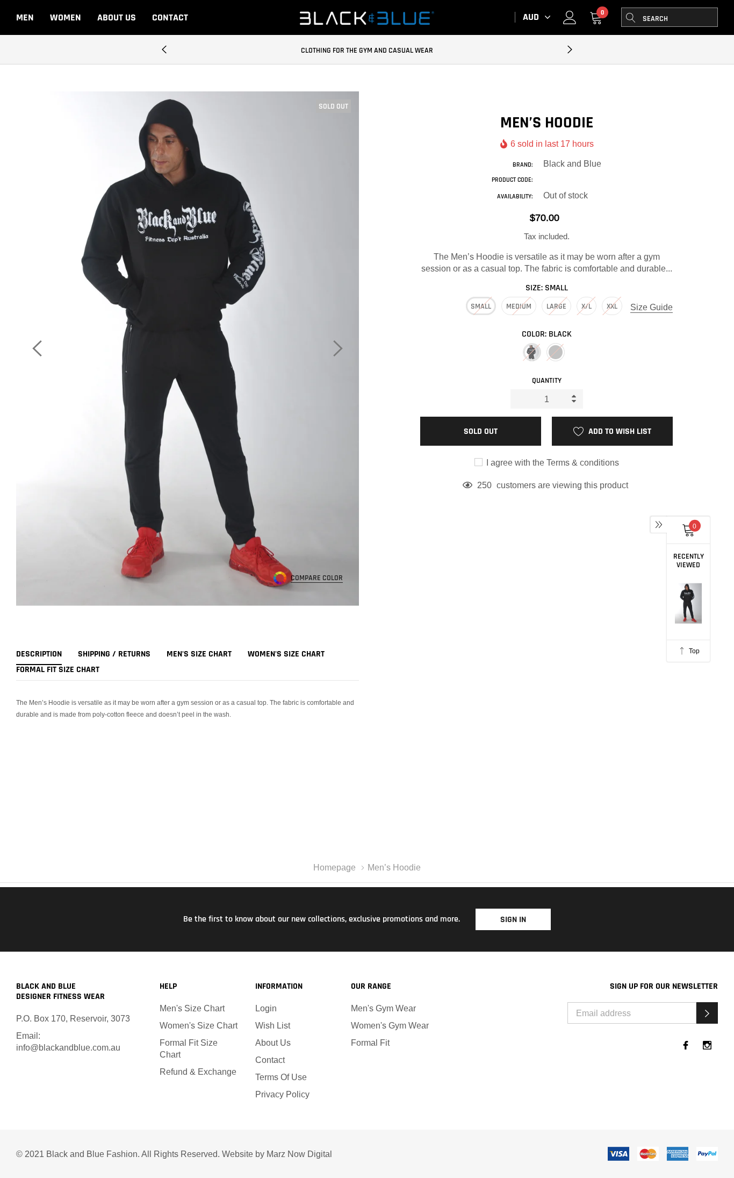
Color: (547, 334)
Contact (170, 17)
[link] (570, 17)
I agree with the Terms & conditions (551, 462)
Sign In (513, 919)
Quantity (547, 380)
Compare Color (317, 578)
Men (25, 17)
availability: (514, 196)
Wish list (272, 1025)
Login (266, 1008)
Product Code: (512, 180)
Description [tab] (39, 654)
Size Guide (651, 307)
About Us (116, 17)
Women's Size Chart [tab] (286, 654)
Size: (547, 288)
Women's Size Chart (199, 1025)
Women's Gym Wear (390, 1025)
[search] (631, 17)
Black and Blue (572, 163)
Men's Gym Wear (383, 1008)
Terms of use (281, 1077)
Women (65, 17)
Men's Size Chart (192, 1008)
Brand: (522, 165)
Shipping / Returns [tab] (114, 654)
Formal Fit (370, 1042)
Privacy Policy (282, 1094)
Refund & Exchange (198, 1071)
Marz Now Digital (299, 1154)
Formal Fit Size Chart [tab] (57, 670)
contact (270, 1060)
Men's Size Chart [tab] (199, 654)
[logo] (367, 18)
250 (484, 485)
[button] (707, 1013)
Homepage (334, 867)
